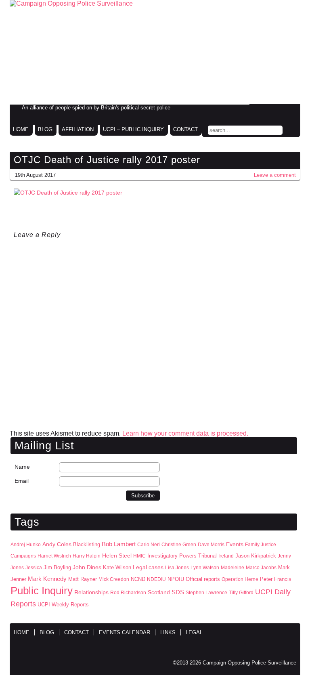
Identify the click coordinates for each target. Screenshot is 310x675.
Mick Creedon (113, 579)
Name (22, 466)
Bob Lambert (119, 544)
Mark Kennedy (47, 579)
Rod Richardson (128, 592)
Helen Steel (117, 556)
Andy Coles (56, 544)
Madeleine (232, 567)
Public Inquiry (41, 591)
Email (22, 481)
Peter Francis (275, 579)
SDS (178, 592)
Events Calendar (124, 632)
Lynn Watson (205, 567)
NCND (138, 579)
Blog (45, 129)
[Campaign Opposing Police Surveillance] (155, 52)
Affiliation (78, 129)
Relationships (91, 592)
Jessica (33, 567)
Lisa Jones (177, 567)
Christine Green (178, 544)
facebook (255, 110)
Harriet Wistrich (54, 556)
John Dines (87, 567)
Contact (185, 129)
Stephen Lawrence (206, 592)
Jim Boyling (57, 567)
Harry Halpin (87, 556)
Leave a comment (275, 175)
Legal (194, 632)
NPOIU (176, 579)
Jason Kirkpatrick (255, 556)
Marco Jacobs (261, 567)
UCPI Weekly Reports (63, 605)
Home (21, 129)
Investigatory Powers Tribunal (182, 556)
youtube (289, 110)
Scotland (159, 592)
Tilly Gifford (241, 592)
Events (234, 544)
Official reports (203, 579)
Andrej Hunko (25, 544)
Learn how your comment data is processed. (185, 433)
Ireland (226, 556)
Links (168, 632)
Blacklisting (86, 544)
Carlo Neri (148, 544)
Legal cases (148, 567)
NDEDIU (156, 579)
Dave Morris (211, 544)
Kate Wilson (117, 567)
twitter (272, 110)
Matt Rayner (82, 579)
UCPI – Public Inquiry (133, 129)
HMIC (139, 556)
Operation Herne (240, 579)
